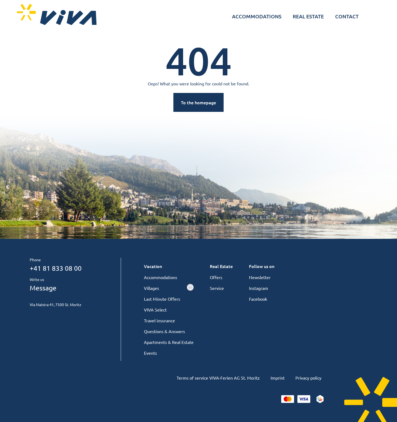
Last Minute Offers (162, 299)
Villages (151, 288)
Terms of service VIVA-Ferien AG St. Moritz (218, 377)
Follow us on (261, 266)
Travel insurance (159, 320)
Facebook (258, 299)
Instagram (258, 288)
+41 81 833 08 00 (56, 268)
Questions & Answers (164, 331)
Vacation (153, 266)
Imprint (278, 377)
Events (150, 353)
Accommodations (160, 277)
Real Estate (221, 266)
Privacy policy (308, 377)
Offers (216, 277)
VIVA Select (155, 309)
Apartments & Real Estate (169, 342)
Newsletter (260, 277)
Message (43, 288)
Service (217, 288)
